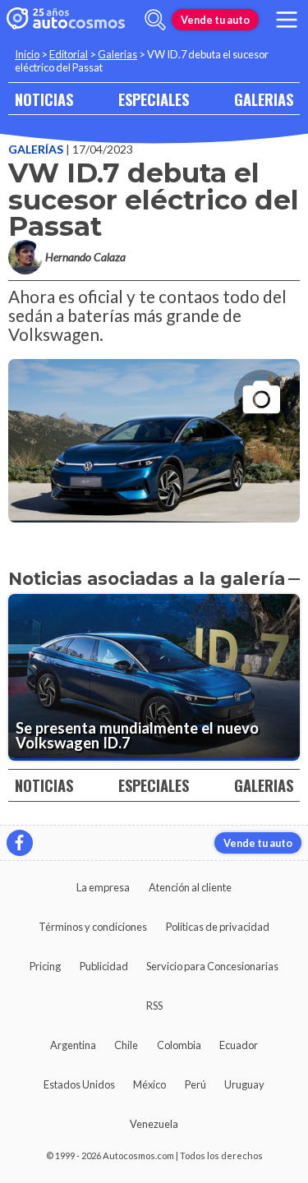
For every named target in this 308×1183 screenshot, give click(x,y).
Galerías (37, 149)
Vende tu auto (215, 19)
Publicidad (104, 966)
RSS (154, 1005)
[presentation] (154, 426)
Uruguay (244, 1084)
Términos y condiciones (93, 926)
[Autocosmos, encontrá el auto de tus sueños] (65, 20)
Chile (126, 1045)
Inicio (27, 54)
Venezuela (154, 1123)
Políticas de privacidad (217, 926)
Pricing (45, 966)
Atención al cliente (190, 887)
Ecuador (238, 1045)
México (149, 1084)
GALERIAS (263, 99)
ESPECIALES (153, 99)
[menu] (286, 20)
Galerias (117, 54)
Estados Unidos (79, 1084)
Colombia (179, 1045)
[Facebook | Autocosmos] (20, 843)
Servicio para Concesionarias (212, 966)
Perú (195, 1084)
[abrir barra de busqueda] (155, 20)
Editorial (68, 54)
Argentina (73, 1045)
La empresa (103, 887)
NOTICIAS (44, 99)
